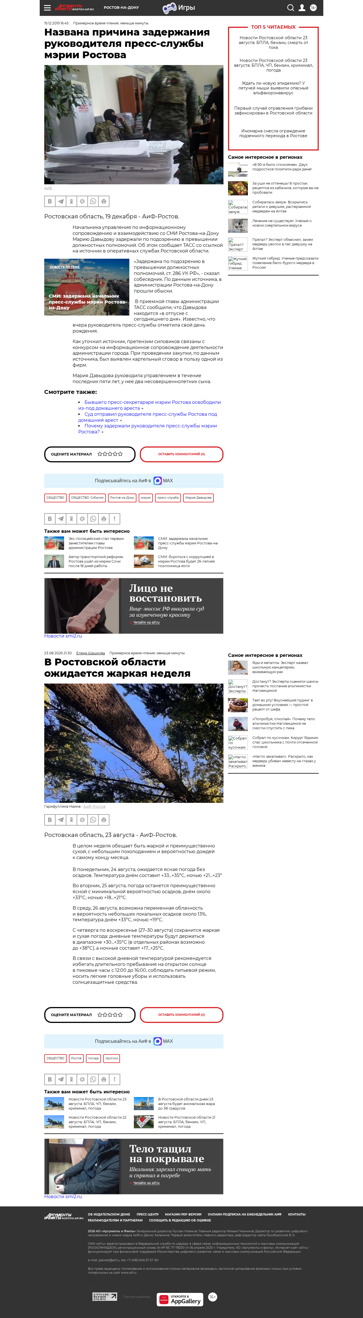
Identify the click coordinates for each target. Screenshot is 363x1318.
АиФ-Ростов (94, 806)
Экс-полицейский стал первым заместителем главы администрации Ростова (96, 543)
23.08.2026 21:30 (58, 653)
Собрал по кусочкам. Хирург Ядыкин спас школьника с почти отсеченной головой (285, 742)
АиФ (48, 188)
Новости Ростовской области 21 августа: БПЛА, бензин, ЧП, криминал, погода (186, 1122)
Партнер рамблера (136, 1296)
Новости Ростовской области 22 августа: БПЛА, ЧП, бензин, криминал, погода (97, 1122)
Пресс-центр (148, 1214)
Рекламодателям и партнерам (115, 1220)
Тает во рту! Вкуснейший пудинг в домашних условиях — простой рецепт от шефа (282, 704)
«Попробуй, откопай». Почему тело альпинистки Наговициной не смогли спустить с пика (283, 723)
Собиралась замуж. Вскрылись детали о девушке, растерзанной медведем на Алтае (281, 206)
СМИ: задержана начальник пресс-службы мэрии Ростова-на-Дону (188, 543)
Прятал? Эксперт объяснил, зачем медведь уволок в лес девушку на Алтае (282, 244)
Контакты (296, 1214)
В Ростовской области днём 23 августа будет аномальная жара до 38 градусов (186, 1103)
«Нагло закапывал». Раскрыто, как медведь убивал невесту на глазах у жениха (284, 761)
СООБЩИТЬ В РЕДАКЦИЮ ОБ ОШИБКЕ (180, 1220)
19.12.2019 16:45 (56, 23)
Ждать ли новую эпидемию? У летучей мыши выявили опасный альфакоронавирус (274, 88)
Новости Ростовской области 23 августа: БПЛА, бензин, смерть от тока (273, 42)
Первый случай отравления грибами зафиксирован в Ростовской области (273, 111)
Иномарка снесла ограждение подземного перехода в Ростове (273, 133)
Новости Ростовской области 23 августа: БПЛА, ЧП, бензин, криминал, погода (273, 65)
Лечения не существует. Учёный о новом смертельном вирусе (282, 223)
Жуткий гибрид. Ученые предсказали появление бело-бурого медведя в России (285, 263)
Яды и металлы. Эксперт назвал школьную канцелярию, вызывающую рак (280, 667)
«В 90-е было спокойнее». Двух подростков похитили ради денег (282, 166)
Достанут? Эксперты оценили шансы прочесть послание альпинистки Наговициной (285, 686)
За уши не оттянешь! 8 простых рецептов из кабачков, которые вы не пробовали (285, 188)
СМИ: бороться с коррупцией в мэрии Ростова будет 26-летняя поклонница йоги (186, 561)
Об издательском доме (109, 1214)
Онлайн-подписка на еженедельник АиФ (245, 1214)
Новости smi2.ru (63, 636)
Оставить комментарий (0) (181, 454)
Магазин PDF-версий (183, 1214)
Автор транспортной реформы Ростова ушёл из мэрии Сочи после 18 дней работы (96, 561)
